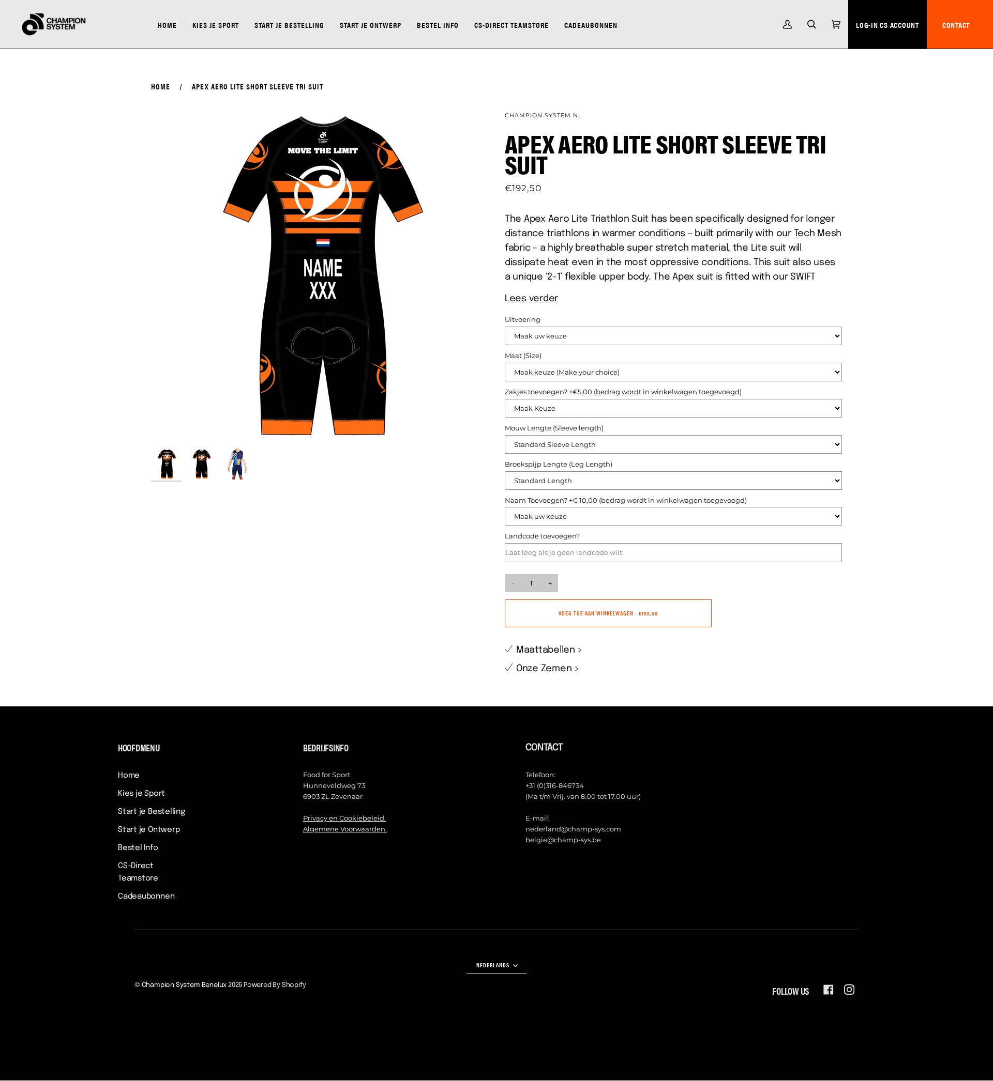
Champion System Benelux (184, 985)
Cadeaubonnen (146, 896)
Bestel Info (138, 848)
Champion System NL (543, 115)
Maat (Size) (523, 355)
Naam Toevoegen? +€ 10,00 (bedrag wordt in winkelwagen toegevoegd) (626, 500)
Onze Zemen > (548, 668)
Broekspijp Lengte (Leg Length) (558, 464)
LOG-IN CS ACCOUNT (887, 24)
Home (160, 86)
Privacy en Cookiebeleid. (344, 818)
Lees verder (531, 298)
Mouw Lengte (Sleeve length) (554, 428)
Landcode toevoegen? (542, 536)
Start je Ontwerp (148, 830)
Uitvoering (522, 319)
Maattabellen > (549, 650)
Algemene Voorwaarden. (345, 829)
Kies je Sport (141, 794)
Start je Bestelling (151, 812)
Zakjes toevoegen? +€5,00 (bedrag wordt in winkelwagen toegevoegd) (623, 392)
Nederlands (493, 965)
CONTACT (956, 24)
